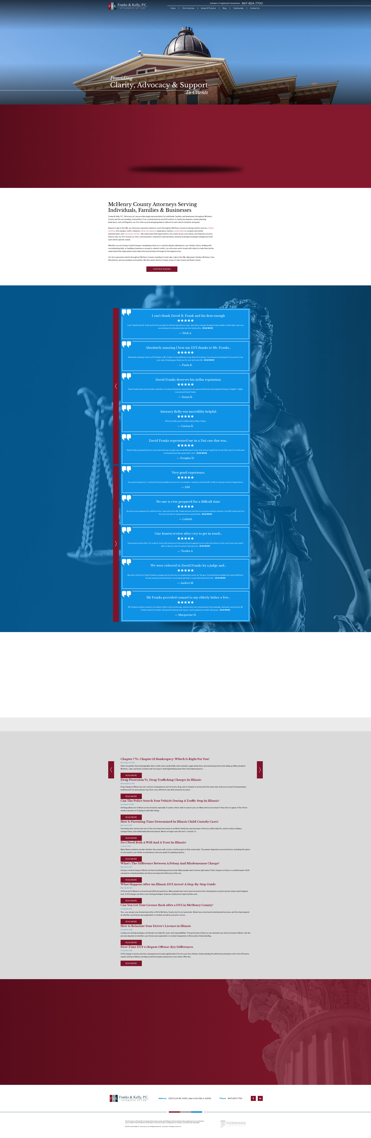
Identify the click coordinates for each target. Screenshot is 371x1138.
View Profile (120, 704)
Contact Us (254, 8)
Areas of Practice (208, 8)
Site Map (171, 1126)
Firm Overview (188, 8)
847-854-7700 (252, 3)
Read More (208, 328)
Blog (224, 8)
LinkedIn (260, 1098)
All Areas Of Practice (186, 177)
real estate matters (132, 234)
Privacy (189, 1067)
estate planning (180, 231)
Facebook (253, 1098)
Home (173, 8)
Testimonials (238, 8)
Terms (193, 1067)
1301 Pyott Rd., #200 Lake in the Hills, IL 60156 (189, 1098)
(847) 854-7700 (235, 1098)
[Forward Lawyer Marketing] (233, 1124)
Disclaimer (165, 1126)
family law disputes (148, 231)
